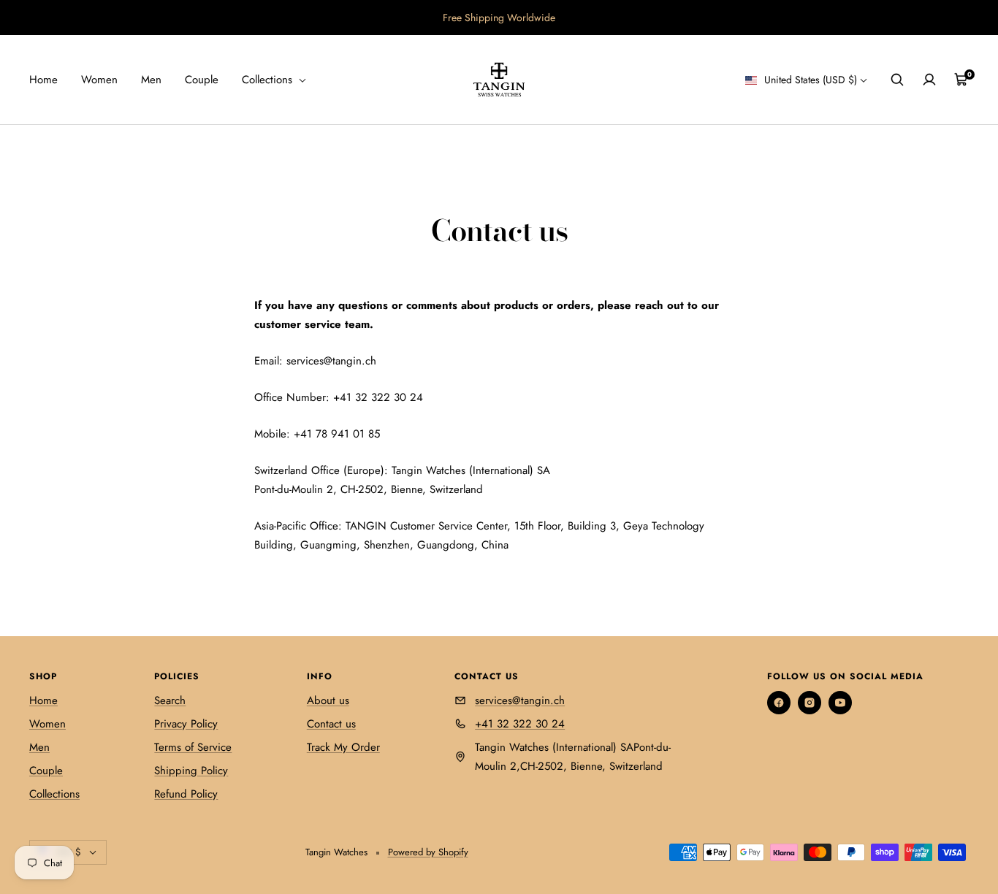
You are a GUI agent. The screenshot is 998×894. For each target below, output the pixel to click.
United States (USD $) (809, 79)
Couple (201, 80)
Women (99, 80)
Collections (269, 80)
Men (151, 80)
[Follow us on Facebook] (779, 702)
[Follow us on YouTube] (840, 702)
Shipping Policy (191, 771)
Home (43, 80)
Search (170, 700)
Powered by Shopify (428, 852)
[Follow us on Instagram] (809, 702)
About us (328, 700)
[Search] (897, 79)
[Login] (929, 79)
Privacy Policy (186, 724)
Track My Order (343, 747)
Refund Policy (186, 794)
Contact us (331, 724)
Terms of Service (193, 747)
